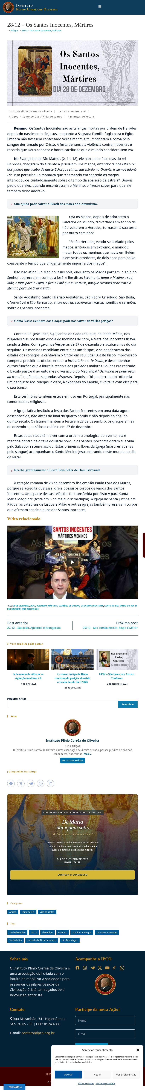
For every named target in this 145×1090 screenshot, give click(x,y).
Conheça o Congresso (73, 879)
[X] (99, 971)
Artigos (13, 116)
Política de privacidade (105, 1083)
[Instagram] (85, 971)
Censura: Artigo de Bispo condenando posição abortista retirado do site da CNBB (72, 680)
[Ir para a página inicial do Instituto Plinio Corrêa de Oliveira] (105, 988)
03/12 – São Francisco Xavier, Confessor (117, 676)
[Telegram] (92, 971)
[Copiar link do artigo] (50, 787)
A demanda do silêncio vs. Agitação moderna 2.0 (28, 676)
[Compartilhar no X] (21, 787)
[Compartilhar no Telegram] (30, 787)
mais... (88, 757)
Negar (97, 1074)
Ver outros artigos (72, 764)
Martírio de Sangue (69, 605)
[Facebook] (77, 971)
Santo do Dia (30, 116)
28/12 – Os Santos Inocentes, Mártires (41, 30)
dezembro (41, 605)
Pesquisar (128, 708)
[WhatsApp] (122, 971)
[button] (138, 1050)
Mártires (52, 605)
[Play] (72, 562)
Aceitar (68, 1074)
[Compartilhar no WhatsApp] (40, 787)
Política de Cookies (86, 1083)
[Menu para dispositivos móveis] (98, 7)
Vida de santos (52, 116)
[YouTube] (107, 971)
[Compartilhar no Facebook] (11, 787)
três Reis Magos (30, 609)
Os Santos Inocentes (92, 605)
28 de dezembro (21, 605)
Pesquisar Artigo (16, 702)
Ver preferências (126, 1074)
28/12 (32, 605)
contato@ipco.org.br (38, 1037)
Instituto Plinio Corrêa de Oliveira (30, 111)
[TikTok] (114, 971)
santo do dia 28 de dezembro (41, 944)
